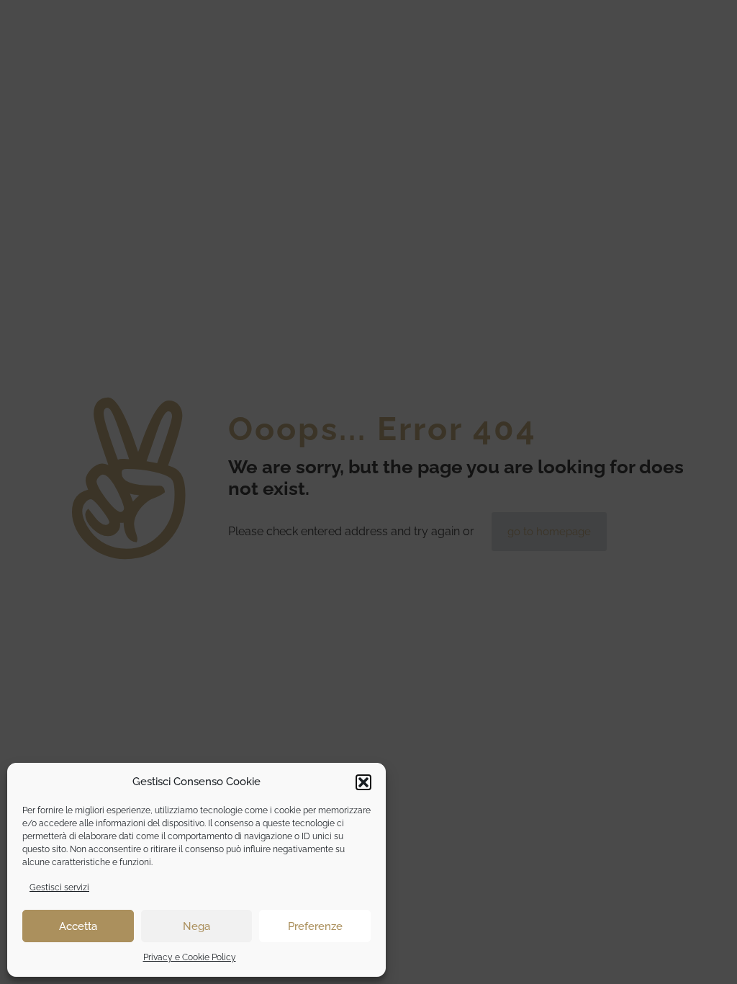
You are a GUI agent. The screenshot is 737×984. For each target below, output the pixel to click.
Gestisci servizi (59, 887)
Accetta (78, 926)
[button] (363, 782)
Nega (196, 926)
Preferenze (315, 926)
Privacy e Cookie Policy (189, 957)
